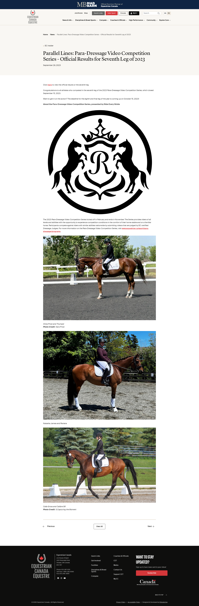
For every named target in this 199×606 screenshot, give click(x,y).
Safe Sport (112, 13)
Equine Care (164, 20)
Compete (103, 20)
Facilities (94, 565)
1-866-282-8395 (68, 571)
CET (115, 561)
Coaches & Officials (117, 20)
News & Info (67, 20)
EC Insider (49, 46)
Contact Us (118, 570)
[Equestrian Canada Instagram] (61, 578)
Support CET (118, 574)
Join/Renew (79, 13)
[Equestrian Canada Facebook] (58, 578)
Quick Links (98, 13)
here (50, 85)
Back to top (159, 595)
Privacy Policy (120, 602)
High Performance (136, 20)
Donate (123, 13)
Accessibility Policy (134, 602)
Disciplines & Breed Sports (85, 20)
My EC (116, 579)
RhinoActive (163, 602)
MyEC (135, 13)
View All (99, 526)
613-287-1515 (65, 569)
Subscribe (151, 573)
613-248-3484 (64, 573)
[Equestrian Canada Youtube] (64, 578)
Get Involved (96, 561)
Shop (86, 13)
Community (151, 20)
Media (116, 565)
